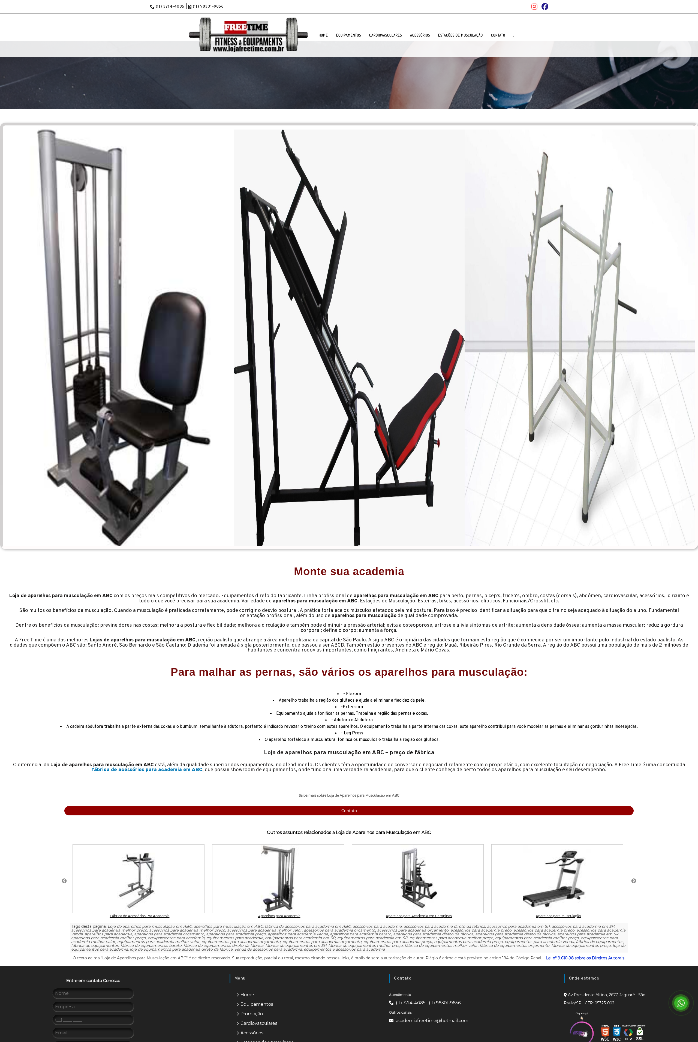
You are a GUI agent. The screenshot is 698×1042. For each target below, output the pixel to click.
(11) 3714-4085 (170, 7)
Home (247, 994)
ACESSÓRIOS (420, 35)
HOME (323, 35)
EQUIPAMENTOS (348, 35)
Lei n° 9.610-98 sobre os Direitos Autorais (585, 958)
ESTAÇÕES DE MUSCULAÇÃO (460, 35)
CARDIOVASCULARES (385, 35)
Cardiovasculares (258, 1023)
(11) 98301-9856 (208, 7)
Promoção (251, 1013)
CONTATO (498, 35)
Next (684, 336)
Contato (349, 810)
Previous (13, 336)
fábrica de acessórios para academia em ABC (147, 770)
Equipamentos (256, 1004)
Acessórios (251, 1032)
